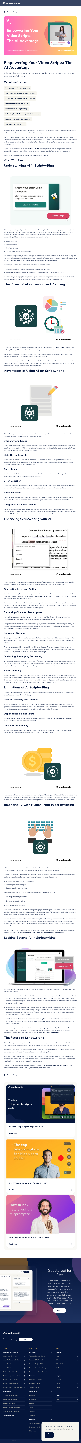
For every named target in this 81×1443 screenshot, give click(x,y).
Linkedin (31, 1403)
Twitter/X (32, 1411)
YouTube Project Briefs (36, 1364)
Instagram (32, 1399)
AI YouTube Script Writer (10, 1395)
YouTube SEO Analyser (10, 1380)
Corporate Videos (34, 1423)
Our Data (58, 1368)
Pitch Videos (33, 1431)
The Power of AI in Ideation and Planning (20, 93)
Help (57, 1360)
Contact (58, 1388)
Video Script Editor (9, 1403)
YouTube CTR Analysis (36, 1360)
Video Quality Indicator (10, 1364)
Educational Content (35, 1380)
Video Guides (60, 1364)
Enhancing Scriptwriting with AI (16, 104)
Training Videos (34, 1388)
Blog (57, 1356)
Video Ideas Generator (10, 1356)
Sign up (60, 1310)
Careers (58, 1384)
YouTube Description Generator (13, 1372)
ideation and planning (57, 347)
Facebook (32, 1395)
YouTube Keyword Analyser (11, 1376)
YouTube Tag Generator (10, 1384)
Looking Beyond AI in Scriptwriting (17, 119)
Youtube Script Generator (11, 1411)
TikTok (31, 1407)
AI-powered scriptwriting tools (57, 1065)
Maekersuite (34, 149)
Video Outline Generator (10, 1399)
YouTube (32, 1415)
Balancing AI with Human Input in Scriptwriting (22, 114)
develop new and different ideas (47, 596)
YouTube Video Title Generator (12, 1388)
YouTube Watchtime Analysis (38, 1372)
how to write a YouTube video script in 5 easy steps (45, 933)
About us (58, 1380)
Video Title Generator (10, 1368)
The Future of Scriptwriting (15, 124)
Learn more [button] (70, 1429)
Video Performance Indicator (12, 1360)
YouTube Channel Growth (37, 1356)
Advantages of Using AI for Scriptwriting (20, 98)
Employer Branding (35, 1427)
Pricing (58, 1399)
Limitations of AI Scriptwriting (16, 109)
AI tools (7, 647)
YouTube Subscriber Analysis (38, 1368)
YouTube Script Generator (48, 1033)
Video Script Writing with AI (11, 1407)
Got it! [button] (49, 1435)
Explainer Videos (34, 1384)
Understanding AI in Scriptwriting (17, 88)
